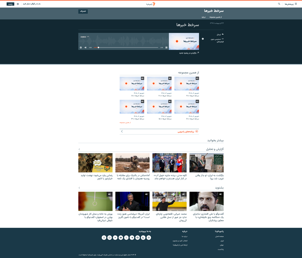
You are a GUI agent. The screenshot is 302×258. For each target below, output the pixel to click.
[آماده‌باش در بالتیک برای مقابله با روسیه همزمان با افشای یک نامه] (132, 162)
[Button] (220, 35)
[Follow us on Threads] (104, 237)
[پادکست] (17, 4)
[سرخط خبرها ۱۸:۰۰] (132, 83)
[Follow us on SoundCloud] (115, 237)
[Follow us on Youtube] (121, 237)
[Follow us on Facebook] (137, 237)
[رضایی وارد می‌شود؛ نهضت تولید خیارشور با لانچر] (95, 162)
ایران (222, 241)
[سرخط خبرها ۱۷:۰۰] (186, 107)
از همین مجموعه (216, 17)
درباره (204, 17)
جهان (222, 245)
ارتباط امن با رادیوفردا (180, 245)
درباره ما (184, 236)
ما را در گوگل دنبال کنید (31, 3)
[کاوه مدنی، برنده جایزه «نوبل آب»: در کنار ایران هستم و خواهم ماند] (169, 162)
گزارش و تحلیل (215, 149)
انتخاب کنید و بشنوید (180, 241)
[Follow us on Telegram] (132, 237)
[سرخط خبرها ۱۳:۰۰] (132, 107)
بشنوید (219, 188)
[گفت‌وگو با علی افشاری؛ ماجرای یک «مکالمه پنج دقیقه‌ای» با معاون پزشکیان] (206, 201)
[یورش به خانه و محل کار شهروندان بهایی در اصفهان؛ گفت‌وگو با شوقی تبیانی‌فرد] (95, 201)
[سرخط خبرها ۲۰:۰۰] (159, 83)
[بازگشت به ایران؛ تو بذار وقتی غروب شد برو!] (206, 162)
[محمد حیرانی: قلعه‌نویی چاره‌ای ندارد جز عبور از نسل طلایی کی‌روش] (169, 201)
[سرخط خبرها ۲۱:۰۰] (186, 83)
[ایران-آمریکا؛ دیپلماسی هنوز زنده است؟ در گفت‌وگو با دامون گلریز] (132, 201)
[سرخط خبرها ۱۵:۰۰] (159, 107)
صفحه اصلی (219, 236)
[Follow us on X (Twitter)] (126, 237)
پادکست (221, 249)
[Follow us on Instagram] (109, 237)
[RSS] (143, 237)
